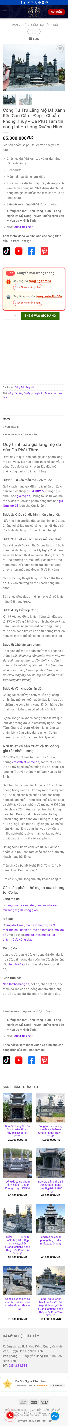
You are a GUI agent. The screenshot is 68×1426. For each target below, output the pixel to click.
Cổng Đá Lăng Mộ (44, 25)
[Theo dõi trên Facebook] (21, 2)
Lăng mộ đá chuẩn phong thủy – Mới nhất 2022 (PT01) (51, 1240)
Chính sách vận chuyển (23, 1415)
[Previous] (8, 67)
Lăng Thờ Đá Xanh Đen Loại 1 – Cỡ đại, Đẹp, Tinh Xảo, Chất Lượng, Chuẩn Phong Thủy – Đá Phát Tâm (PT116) (50, 1307)
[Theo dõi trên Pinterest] (39, 2)
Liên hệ (46, 1415)
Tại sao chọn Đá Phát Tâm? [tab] (20, 434)
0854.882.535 (23, 227)
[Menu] (5, 11)
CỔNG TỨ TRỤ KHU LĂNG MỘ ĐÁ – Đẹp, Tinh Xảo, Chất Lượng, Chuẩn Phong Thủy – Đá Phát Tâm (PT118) (17, 1245)
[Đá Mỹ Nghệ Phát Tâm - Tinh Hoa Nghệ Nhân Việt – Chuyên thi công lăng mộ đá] (34, 11)
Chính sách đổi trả (45, 1413)
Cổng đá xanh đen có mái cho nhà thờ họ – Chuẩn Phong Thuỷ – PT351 (17, 1303)
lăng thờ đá (15, 964)
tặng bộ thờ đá (40, 281)
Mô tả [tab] (7, 419)
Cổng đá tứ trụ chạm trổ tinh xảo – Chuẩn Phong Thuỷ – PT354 (17, 1185)
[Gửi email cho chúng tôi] (32, 2)
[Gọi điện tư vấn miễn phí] (36, 2)
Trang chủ (18, 25)
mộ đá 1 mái (15, 925)
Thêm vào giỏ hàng (40, 315)
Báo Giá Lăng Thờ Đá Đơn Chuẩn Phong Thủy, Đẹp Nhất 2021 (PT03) (17, 1131)
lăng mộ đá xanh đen (21, 905)
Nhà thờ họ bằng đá (16, 984)
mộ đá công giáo (21, 939)
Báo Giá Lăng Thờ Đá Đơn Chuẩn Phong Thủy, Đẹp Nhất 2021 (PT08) (50, 1186)
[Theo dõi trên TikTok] (25, 2)
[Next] (59, 67)
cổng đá (12, 393)
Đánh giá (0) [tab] (11, 427)
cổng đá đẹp (24, 393)
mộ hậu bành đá (20, 930)
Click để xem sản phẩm (28, 287)
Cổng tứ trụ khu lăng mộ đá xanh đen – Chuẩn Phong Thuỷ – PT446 (50, 1131)
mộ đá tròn (32, 935)
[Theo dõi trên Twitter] (28, 2)
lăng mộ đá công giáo (23, 910)
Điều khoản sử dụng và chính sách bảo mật (33, 1410)
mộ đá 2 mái (34, 925)
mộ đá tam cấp (43, 930)
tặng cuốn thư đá (49, 296)
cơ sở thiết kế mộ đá (25, 762)
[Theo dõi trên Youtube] (47, 2)
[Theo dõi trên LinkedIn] (43, 2)
